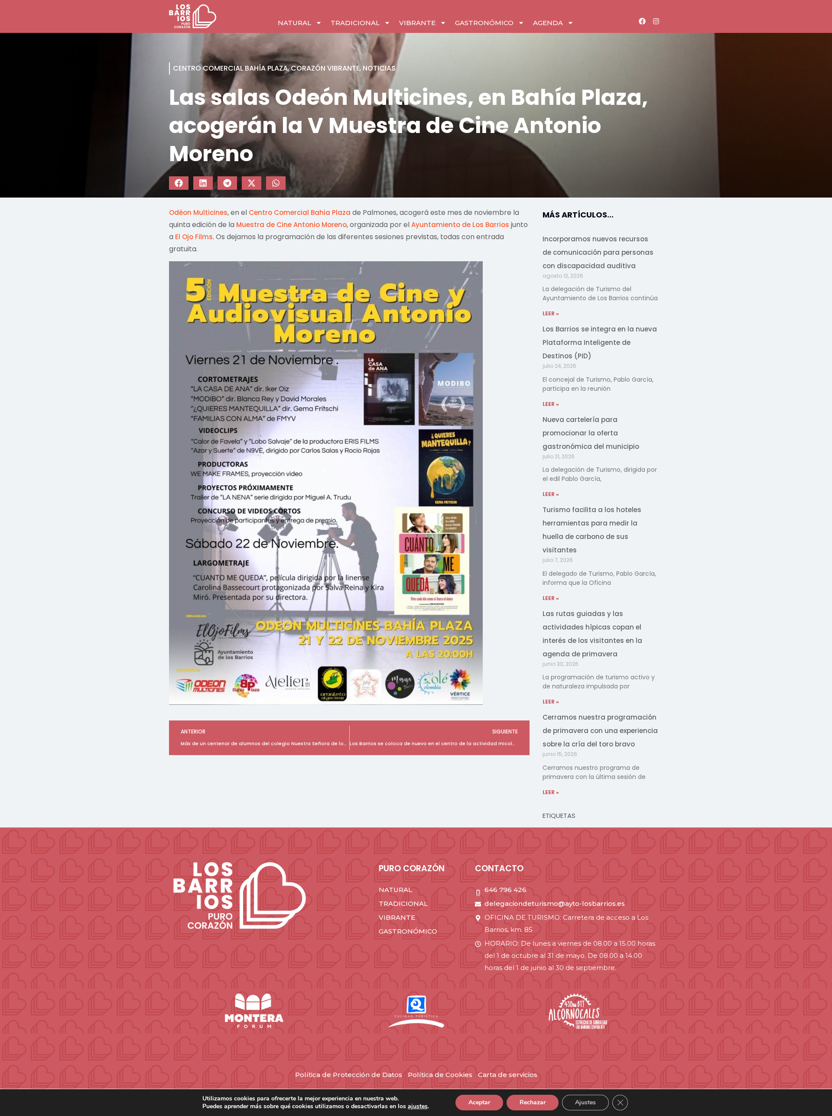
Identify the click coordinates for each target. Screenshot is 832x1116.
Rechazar (533, 1102)
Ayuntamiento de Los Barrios (460, 224)
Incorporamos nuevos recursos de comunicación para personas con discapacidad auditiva (598, 252)
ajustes (418, 1106)
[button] (178, 183)
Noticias (379, 68)
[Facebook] (642, 21)
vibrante (417, 23)
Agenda (548, 23)
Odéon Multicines (198, 212)
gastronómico (484, 23)
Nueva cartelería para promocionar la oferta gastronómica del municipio (591, 433)
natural (294, 23)
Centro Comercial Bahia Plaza (300, 212)
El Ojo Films (194, 236)
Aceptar (479, 1102)
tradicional (355, 23)
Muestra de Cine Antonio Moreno (291, 224)
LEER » (551, 313)
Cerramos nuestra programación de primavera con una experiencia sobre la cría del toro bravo (600, 731)
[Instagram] (656, 21)
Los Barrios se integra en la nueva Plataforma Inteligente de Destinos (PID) (600, 342)
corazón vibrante (325, 68)
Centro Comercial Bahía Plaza (230, 68)
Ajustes (585, 1102)
